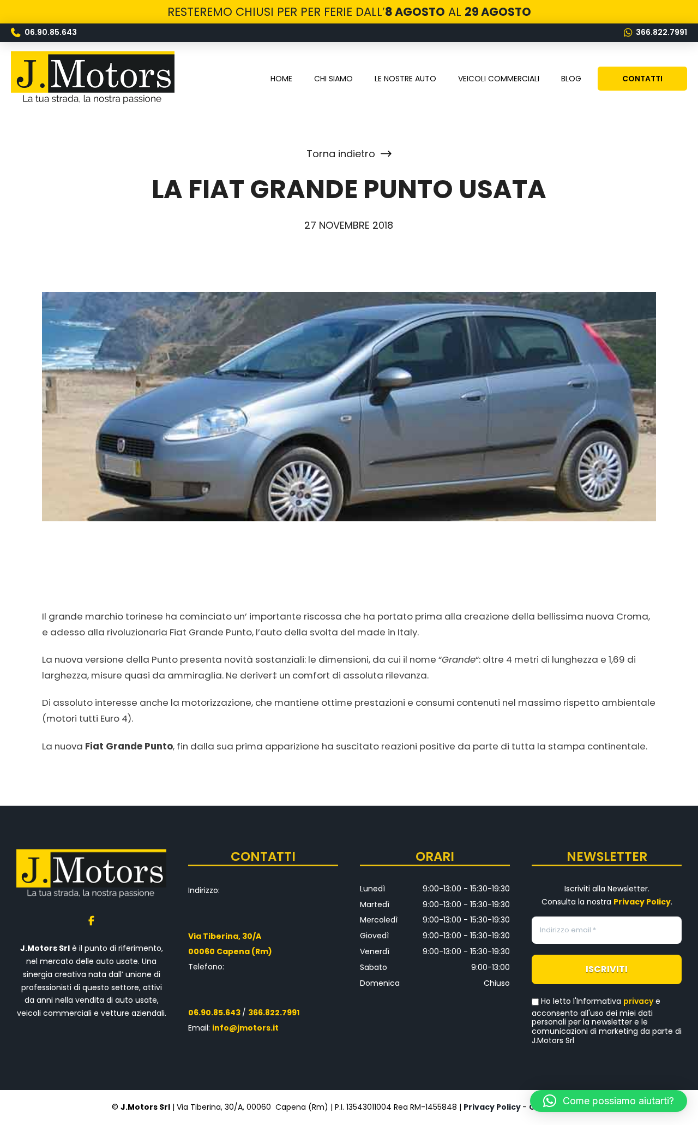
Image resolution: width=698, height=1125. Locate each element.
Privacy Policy (492, 1107)
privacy (638, 1001)
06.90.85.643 (214, 1012)
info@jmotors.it (245, 1027)
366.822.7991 (273, 1012)
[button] (608, 1101)
